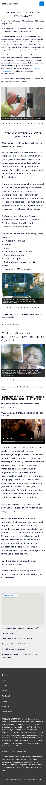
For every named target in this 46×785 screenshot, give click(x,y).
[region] (23, 107)
